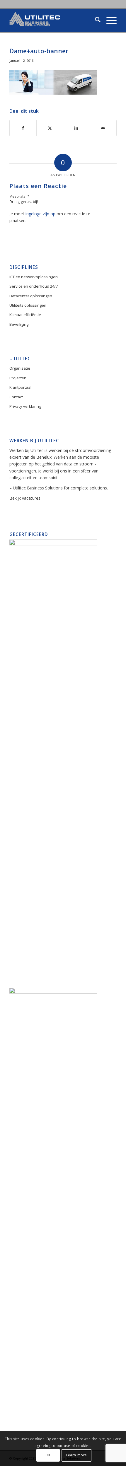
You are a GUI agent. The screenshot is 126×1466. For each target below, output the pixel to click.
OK (48, 1455)
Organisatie (19, 368)
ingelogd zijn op (40, 213)
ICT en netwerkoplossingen (33, 276)
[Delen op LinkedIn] (76, 128)
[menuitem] (95, 20)
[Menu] (109, 20)
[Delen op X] (50, 128)
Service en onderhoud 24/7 (33, 286)
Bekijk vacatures (24, 498)
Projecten (17, 377)
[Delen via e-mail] (103, 128)
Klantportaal (20, 387)
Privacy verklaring (25, 406)
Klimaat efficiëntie (25, 314)
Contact (16, 397)
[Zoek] (95, 20)
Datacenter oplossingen (30, 295)
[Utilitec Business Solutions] (52, 20)
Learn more (76, 1455)
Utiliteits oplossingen (27, 305)
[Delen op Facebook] (23, 128)
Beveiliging (18, 324)
